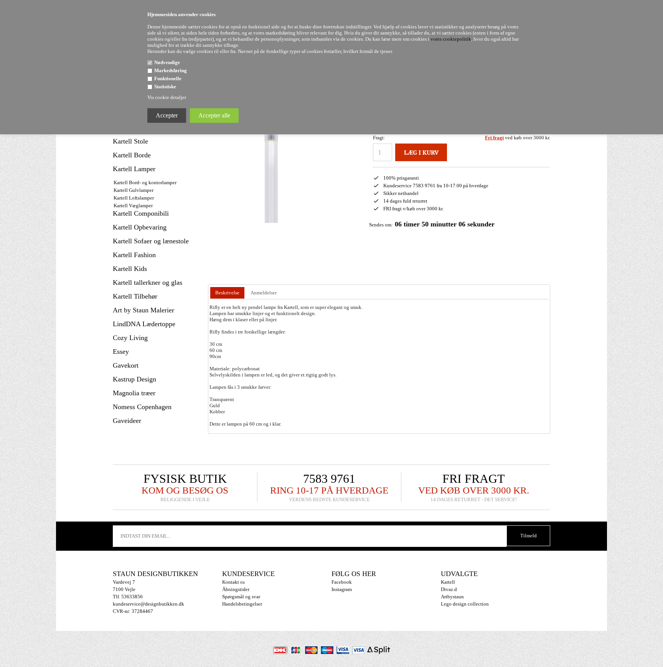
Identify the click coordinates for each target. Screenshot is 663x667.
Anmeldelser (264, 293)
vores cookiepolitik (450, 39)
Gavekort (126, 365)
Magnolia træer (134, 393)
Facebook (342, 582)
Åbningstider (235, 589)
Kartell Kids (130, 268)
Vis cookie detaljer (166, 97)
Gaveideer (127, 420)
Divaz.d (449, 589)
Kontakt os (233, 582)
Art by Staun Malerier (143, 310)
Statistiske (165, 86)
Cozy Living (130, 338)
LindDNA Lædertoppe (144, 324)
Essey (121, 351)
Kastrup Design (134, 379)
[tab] (227, 293)
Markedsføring (170, 70)
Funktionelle (167, 78)
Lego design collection (465, 604)
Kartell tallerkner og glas (147, 282)
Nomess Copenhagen (142, 407)
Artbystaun (452, 596)
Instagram (342, 589)
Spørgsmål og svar (241, 596)
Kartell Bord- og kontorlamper (145, 182)
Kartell (448, 582)
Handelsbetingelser (242, 604)
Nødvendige (167, 62)
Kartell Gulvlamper (133, 190)
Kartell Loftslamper (134, 198)
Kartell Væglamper (133, 205)
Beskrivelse (227, 293)
